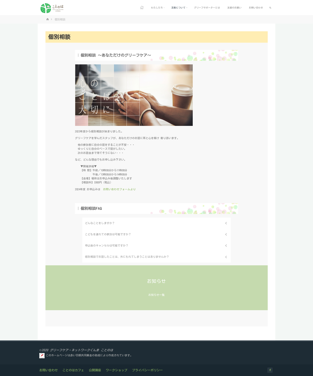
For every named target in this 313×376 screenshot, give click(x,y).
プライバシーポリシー (147, 370)
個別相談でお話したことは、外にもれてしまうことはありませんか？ (127, 256)
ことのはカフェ (73, 370)
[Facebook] (270, 370)
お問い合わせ (48, 370)
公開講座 (95, 370)
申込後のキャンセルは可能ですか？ (106, 245)
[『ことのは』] (52, 7)
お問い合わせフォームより (119, 189)
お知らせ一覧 (156, 295)
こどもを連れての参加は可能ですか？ (108, 234)
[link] (270, 8)
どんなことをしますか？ (100, 223)
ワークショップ (116, 370)
